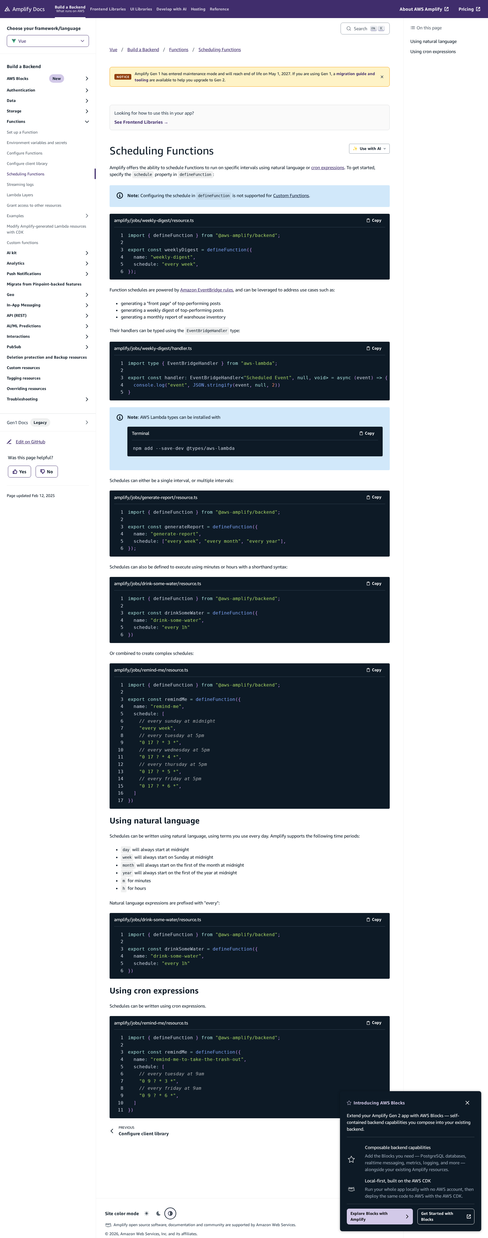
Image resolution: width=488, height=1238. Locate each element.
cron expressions (327, 167)
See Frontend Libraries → (141, 122)
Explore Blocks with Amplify (369, 1216)
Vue (22, 41)
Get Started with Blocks (437, 1216)
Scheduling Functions (220, 49)
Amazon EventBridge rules (206, 290)
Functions (178, 49)
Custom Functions (291, 195)
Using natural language (155, 820)
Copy (378, 221)
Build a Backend (143, 49)
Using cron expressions (154, 990)
